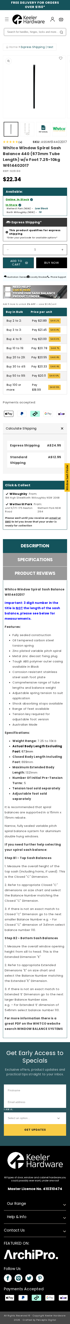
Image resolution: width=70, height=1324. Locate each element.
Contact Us (14, 1230)
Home (13, 47)
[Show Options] (58, 1118)
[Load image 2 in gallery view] (27, 129)
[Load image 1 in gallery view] (11, 129)
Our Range (16, 1203)
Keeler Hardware (55, 1315)
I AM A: (8, 1109)
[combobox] (29, 1118)
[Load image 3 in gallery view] (59, 129)
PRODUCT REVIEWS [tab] (35, 573)
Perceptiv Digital (46, 1319)
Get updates (35, 1130)
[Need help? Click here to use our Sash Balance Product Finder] (35, 292)
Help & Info (16, 1216)
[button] (7, 19)
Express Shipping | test (37, 47)
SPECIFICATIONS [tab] (35, 560)
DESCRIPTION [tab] (35, 546)
